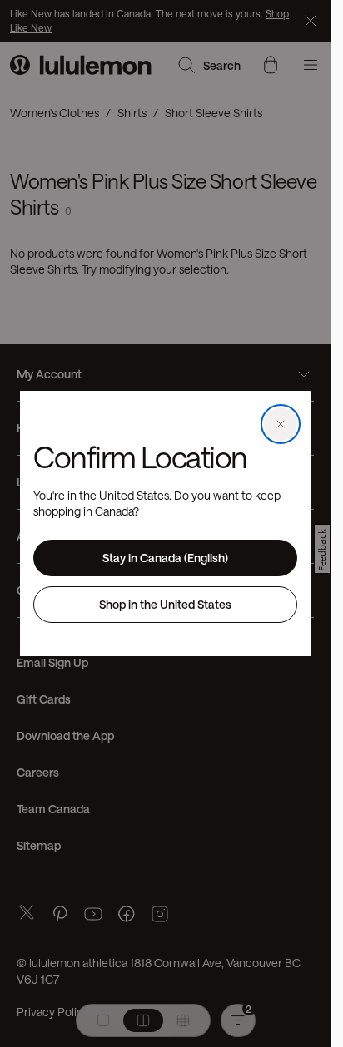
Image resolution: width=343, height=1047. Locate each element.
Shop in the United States (165, 604)
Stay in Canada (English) (165, 558)
